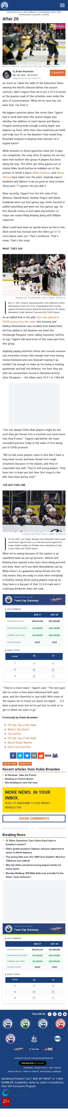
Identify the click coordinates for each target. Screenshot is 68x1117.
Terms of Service (31, 1071)
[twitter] (20, 755)
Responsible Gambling (50, 1071)
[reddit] (41, 755)
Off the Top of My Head (22, 725)
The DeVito (14, 734)
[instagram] (55, 1014)
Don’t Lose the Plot (19, 747)
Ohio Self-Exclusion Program (18, 1086)
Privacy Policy (15, 1071)
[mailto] (34, 755)
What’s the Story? (18, 729)
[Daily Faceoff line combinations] (48, 755)
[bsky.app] (27, 755)
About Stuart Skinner (20, 742)
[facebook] (13, 755)
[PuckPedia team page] (55, 755)
